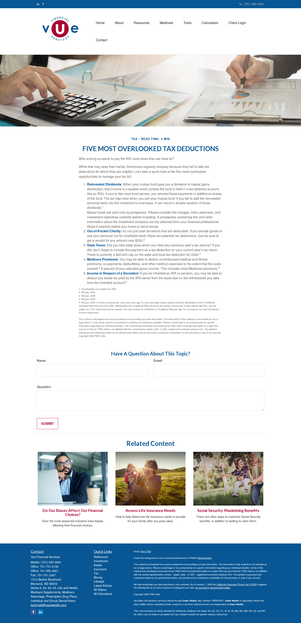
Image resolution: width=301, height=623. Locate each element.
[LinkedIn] (38, 4)
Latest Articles (103, 585)
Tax (96, 573)
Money (98, 577)
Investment (101, 561)
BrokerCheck (205, 557)
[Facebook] (43, 4)
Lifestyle (99, 581)
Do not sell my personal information (212, 587)
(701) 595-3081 (254, 4)
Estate (98, 565)
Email (158, 360)
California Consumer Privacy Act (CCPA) (237, 584)
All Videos (100, 590)
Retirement (101, 557)
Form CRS (145, 551)
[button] (119, 22)
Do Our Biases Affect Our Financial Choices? (73, 512)
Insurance (100, 569)
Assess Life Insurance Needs (150, 510)
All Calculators (103, 594)
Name (41, 360)
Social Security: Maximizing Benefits (228, 510)
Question (44, 387)
